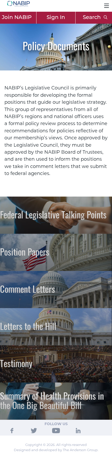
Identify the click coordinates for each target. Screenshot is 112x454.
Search (92, 17)
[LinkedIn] (78, 430)
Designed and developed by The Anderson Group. (56, 450)
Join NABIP (17, 17)
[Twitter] (34, 430)
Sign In (56, 17)
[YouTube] (56, 430)
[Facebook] (11, 430)
